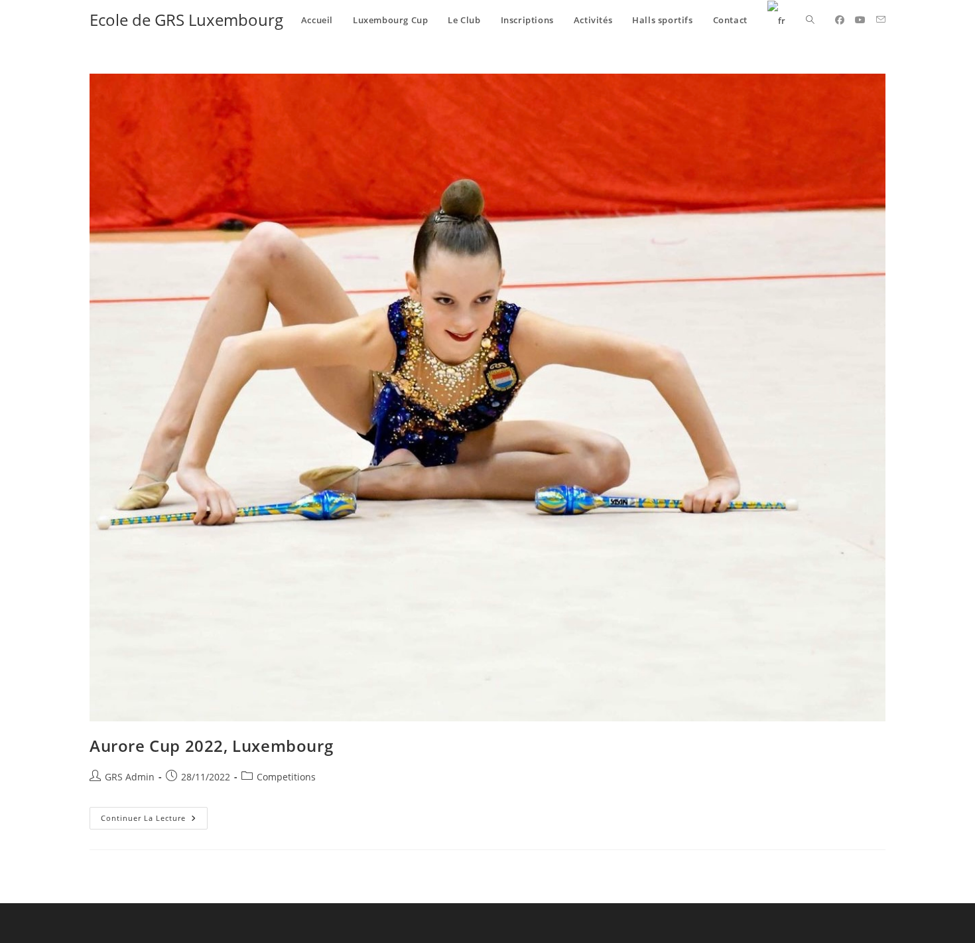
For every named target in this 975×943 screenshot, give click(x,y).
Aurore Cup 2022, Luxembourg (211, 746)
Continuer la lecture (154, 815)
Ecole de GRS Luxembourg (186, 20)
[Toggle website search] (810, 20)
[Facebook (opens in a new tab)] (840, 20)
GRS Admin (130, 776)
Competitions (286, 776)
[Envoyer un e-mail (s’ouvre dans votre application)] (881, 20)
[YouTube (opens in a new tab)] (860, 20)
